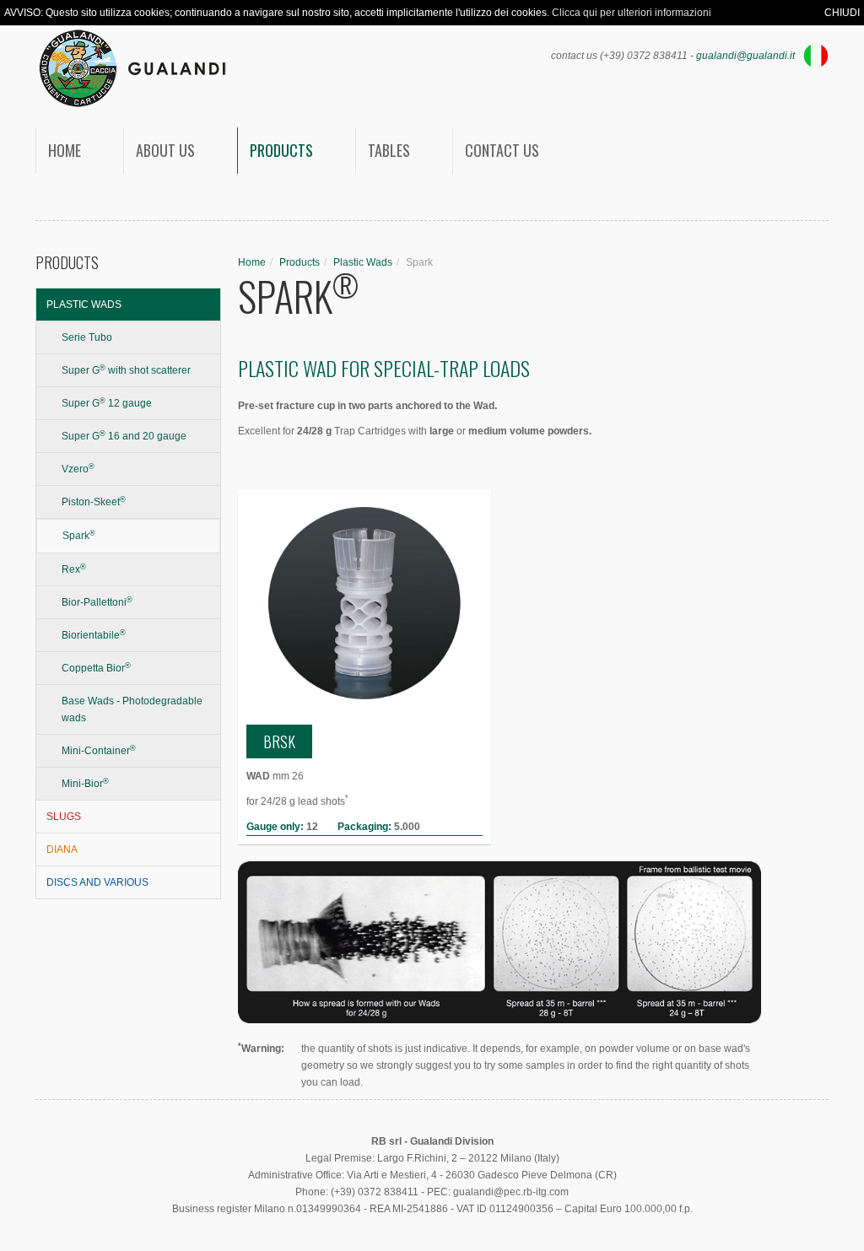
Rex (74, 569)
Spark (78, 535)
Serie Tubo (87, 337)
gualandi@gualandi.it (745, 56)
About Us (165, 150)
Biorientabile (94, 635)
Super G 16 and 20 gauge (124, 436)
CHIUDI (842, 13)
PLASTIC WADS (84, 304)
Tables (389, 150)
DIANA (62, 849)
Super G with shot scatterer (126, 370)
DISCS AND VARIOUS (97, 882)
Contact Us (502, 150)
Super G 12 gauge (107, 403)
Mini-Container (99, 751)
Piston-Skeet (94, 502)
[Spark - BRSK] (364, 603)
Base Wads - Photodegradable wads (132, 709)
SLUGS (63, 816)
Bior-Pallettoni (97, 602)
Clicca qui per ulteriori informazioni (631, 13)
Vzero (78, 469)
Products (281, 150)
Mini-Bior (85, 783)
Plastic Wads (362, 262)
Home (64, 150)
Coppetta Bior (96, 668)
